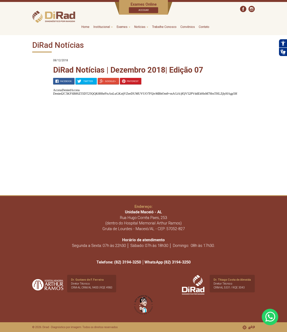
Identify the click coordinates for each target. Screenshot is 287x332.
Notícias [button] (140, 27)
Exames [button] (122, 27)
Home (85, 27)
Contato (204, 27)
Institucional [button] (102, 27)
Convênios (187, 27)
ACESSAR (143, 10)
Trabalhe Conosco (164, 27)
